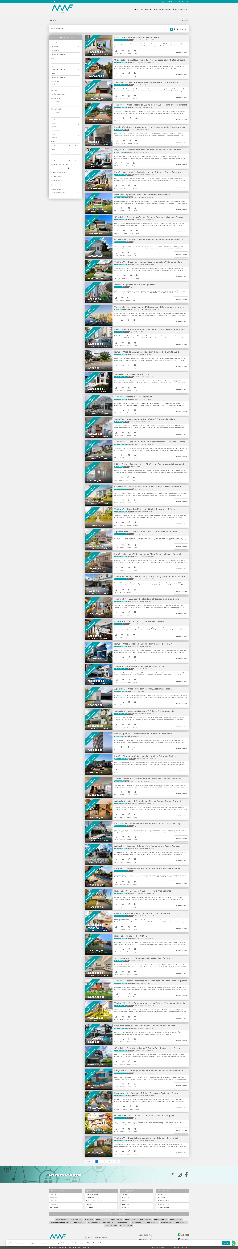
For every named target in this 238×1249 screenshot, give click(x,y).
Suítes (53, 149)
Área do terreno (56, 131)
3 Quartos (125, 1201)
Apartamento (90, 1197)
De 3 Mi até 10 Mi (163, 1204)
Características (56, 189)
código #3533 (108, 1222)
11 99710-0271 (183, 2)
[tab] (65, 37)
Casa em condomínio (93, 1194)
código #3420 (130, 1219)
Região (53, 66)
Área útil (53, 120)
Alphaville (53, 1197)
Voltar (185, 20)
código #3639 (123, 1222)
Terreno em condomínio (94, 1201)
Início (54, 20)
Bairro (53, 74)
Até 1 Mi (160, 1194)
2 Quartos (125, 1197)
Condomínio (55, 81)
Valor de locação (56, 109)
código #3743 (79, 1222)
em (160, 1219)
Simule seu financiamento (162, 9)
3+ (69, 145)
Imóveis (136, 9)
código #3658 (175, 1219)
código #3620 (94, 1222)
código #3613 (166, 1222)
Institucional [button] (145, 9)
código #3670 (101, 1219)
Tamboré (53, 1194)
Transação (54, 43)
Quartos (53, 142)
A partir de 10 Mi (163, 1207)
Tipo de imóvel (55, 50)
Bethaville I (54, 1207)
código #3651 (116, 1219)
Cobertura (89, 1207)
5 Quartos (125, 1207)
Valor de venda (56, 98)
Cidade (53, 58)
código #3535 (76, 1219)
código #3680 (126, 1225)
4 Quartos (125, 1204)
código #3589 (145, 1219)
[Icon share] (50, 2)
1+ (54, 145)
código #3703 (181, 1222)
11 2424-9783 (169, 2)
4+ (76, 145)
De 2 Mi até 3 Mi (163, 1201)
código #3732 (111, 1225)
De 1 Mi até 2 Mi (163, 1197)
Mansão (88, 1204)
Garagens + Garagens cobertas (61, 164)
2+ (61, 145)
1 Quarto (125, 1194)
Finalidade (54, 90)
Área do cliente (179, 9)
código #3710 (137, 1222)
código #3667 (62, 1219)
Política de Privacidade (94, 1243)
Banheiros (54, 157)
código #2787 (152, 1222)
